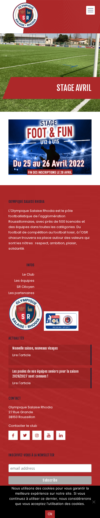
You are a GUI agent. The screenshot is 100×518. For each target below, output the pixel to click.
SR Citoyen (25, 286)
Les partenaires (21, 292)
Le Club (28, 274)
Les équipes (24, 280)
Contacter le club (22, 425)
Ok (50, 514)
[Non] (93, 501)
